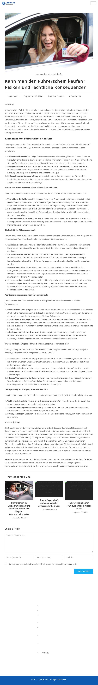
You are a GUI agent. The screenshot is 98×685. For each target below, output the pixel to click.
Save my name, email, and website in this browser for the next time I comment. (42, 564)
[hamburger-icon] (93, 3)
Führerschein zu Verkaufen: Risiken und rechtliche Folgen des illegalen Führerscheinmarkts (19, 508)
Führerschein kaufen (51, 116)
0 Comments (75, 96)
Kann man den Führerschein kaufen (37, 349)
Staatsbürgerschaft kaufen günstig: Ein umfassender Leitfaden (49, 503)
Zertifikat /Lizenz (56, 96)
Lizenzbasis (13, 96)
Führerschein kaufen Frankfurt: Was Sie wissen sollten (78, 505)
